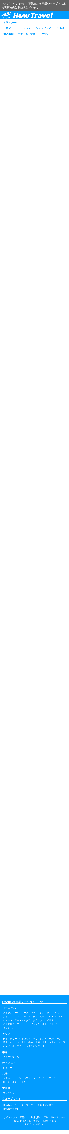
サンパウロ (9, 1092)
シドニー (7, 1067)
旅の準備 (9, 33)
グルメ (60, 28)
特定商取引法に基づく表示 (26, 1121)
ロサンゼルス (10, 1081)
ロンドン (56, 1012)
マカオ (52, 1042)
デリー (13, 1038)
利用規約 (35, 1117)
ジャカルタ (25, 1038)
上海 (37, 1042)
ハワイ (27, 1078)
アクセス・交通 (26, 33)
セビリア (49, 1020)
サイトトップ (10, 1117)
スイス (61, 1016)
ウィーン (7, 1020)
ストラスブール (9, 22)
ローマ (52, 1016)
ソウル (59, 1038)
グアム (6, 1078)
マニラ (61, 1042)
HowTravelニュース (13, 1105)
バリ (35, 1038)
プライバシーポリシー (54, 1117)
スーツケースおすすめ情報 (40, 1105)
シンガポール (47, 1038)
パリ (33, 1012)
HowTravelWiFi (11, 1108)
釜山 (5, 1042)
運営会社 (24, 1117)
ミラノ (43, 1016)
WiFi (45, 33)
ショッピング (43, 28)
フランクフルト (39, 1024)
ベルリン (53, 1024)
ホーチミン (18, 1046)
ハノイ (6, 1046)
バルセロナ (9, 1024)
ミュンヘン (9, 1027)
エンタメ (26, 28)
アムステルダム (23, 1020)
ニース (24, 1012)
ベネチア (33, 1016)
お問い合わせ (49, 1121)
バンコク (14, 1042)
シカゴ (36, 1078)
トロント (23, 1081)
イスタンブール (11, 1056)
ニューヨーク (49, 1078)
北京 (44, 1042)
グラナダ (37, 1020)
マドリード (22, 1024)
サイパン (16, 1078)
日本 (5, 1038)
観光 (8, 28)
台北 (23, 1042)
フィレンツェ (19, 1016)
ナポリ (6, 1016)
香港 (30, 1042)
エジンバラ (43, 1012)
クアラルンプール (35, 1046)
